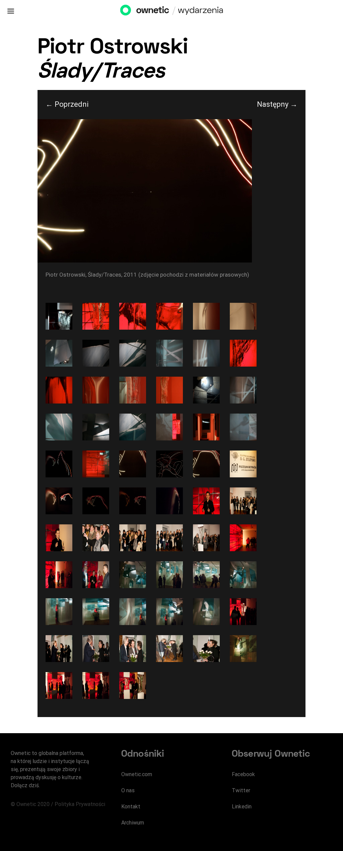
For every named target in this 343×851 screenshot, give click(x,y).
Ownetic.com (136, 774)
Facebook (243, 774)
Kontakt (130, 806)
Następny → (277, 104)
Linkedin (242, 806)
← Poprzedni (67, 104)
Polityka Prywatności (80, 804)
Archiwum (132, 822)
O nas (128, 790)
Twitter (241, 790)
